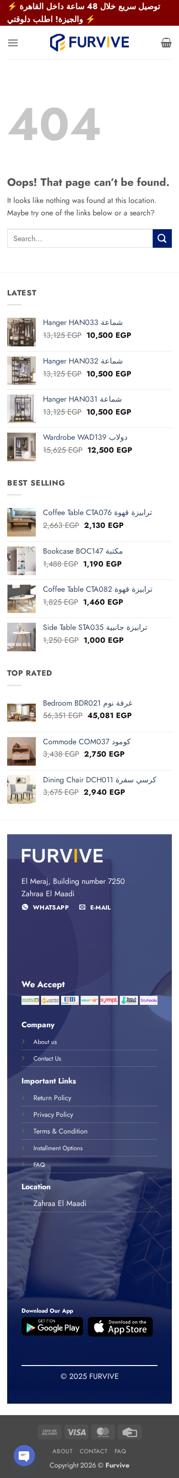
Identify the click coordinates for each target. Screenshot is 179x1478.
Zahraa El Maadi (59, 1203)
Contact (93, 1451)
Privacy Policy (53, 1114)
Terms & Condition (60, 1131)
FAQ (120, 1451)
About (63, 1451)
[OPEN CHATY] (24, 1455)
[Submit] (162, 238)
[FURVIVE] (89, 42)
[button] (13, 42)
